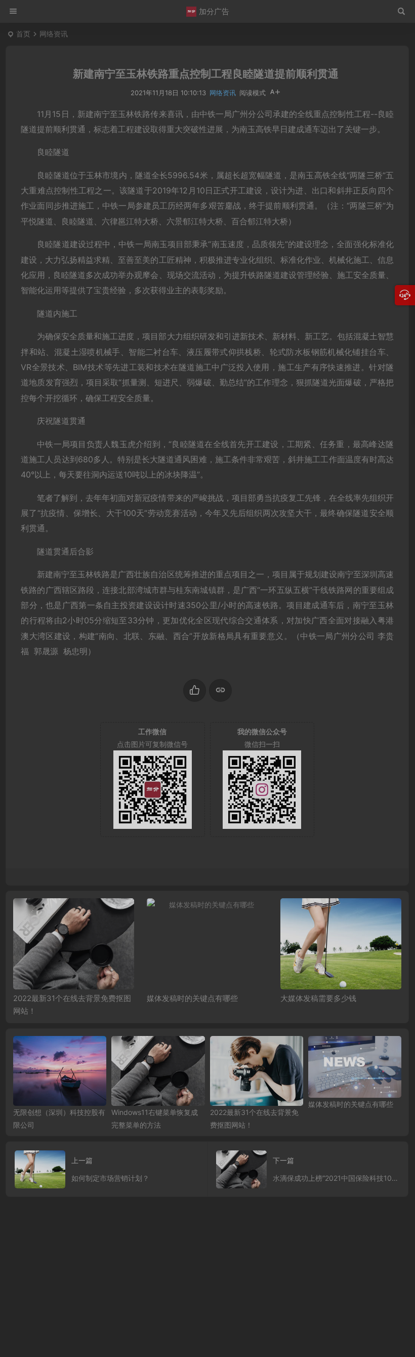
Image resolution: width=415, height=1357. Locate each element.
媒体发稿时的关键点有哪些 (192, 998)
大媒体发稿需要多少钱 (318, 998)
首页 (23, 33)
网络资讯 (53, 33)
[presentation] (342, 914)
